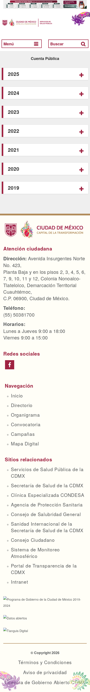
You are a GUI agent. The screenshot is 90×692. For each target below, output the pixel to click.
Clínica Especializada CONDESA (47, 495)
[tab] (45, 74)
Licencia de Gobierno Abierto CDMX (45, 682)
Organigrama (25, 414)
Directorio (22, 405)
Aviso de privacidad (45, 672)
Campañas (23, 434)
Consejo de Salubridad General (46, 514)
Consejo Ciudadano (33, 540)
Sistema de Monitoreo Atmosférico (35, 552)
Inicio (17, 395)
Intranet (19, 581)
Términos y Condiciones (45, 662)
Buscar (57, 44)
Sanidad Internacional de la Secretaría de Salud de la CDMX (47, 526)
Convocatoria (25, 424)
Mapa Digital (25, 443)
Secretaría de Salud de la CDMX (47, 485)
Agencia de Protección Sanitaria (47, 504)
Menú (8, 44)
